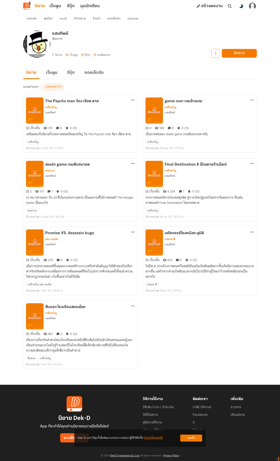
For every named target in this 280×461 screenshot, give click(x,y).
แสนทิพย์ (51, 86)
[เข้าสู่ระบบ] (252, 6)
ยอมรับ (191, 437)
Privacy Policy (171, 455)
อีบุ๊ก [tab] (71, 6)
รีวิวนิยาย (80, 18)
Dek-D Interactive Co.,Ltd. (125, 455)
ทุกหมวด (133, 18)
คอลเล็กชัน (114, 18)
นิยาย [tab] (40, 6)
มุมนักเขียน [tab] (90, 6)
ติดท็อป (48, 18)
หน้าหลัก (32, 18)
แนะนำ (63, 18)
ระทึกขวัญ (51, 107)
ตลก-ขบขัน (51, 239)
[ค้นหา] (229, 6)
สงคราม (50, 170)
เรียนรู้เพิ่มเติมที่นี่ (153, 437)
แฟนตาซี (170, 239)
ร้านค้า (96, 18)
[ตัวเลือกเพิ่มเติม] (215, 53)
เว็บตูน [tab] (55, 6)
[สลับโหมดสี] (241, 6)
